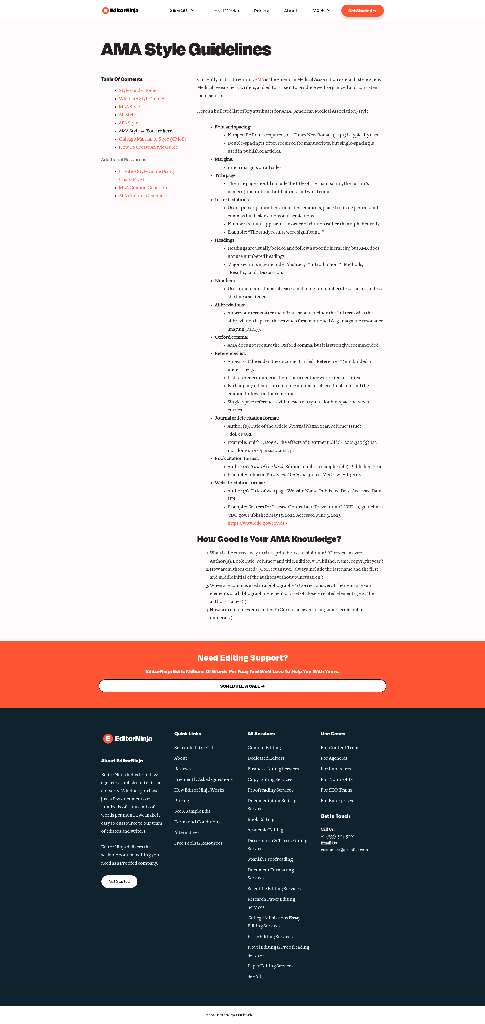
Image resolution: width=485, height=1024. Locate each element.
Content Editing (264, 748)
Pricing (261, 10)
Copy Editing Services (270, 779)
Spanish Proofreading (270, 859)
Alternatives (186, 832)
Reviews (182, 769)
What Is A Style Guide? (142, 99)
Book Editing (261, 819)
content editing (135, 855)
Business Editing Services (273, 769)
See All (254, 976)
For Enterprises (337, 801)
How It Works (224, 10)
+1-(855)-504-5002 (338, 836)
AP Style (127, 115)
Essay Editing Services (270, 937)
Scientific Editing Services (274, 889)
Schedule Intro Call (194, 748)
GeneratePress (266, 1015)
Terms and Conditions (197, 822)
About (290, 10)
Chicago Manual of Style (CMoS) (152, 139)
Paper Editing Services (270, 966)
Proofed (128, 863)
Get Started (119, 882)
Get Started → (362, 10)
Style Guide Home (137, 90)
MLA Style (129, 107)
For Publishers (336, 769)
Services (179, 10)
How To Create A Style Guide (148, 147)
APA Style (128, 123)
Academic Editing (265, 830)
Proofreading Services (270, 790)
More (318, 10)
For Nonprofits (337, 779)
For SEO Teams (336, 790)
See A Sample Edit (192, 811)
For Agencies (334, 758)
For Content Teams (340, 748)
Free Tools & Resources (198, 843)
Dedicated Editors (266, 758)
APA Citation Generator (143, 196)
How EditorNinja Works (199, 790)
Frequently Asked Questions (203, 779)
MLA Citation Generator (144, 187)
